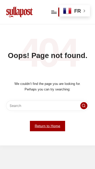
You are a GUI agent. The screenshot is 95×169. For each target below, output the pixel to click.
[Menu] (53, 12)
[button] (83, 105)
